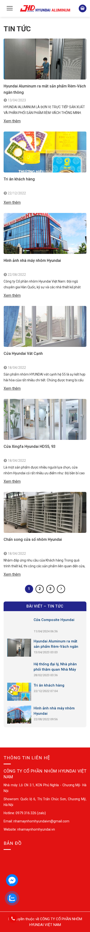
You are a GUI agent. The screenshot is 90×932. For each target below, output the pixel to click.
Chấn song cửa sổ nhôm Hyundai (33, 539)
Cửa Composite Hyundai (54, 620)
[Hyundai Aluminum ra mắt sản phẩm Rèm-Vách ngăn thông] (45, 58)
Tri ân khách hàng (19, 179)
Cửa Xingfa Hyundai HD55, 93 (29, 446)
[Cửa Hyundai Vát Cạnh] (45, 326)
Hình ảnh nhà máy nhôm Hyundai (32, 260)
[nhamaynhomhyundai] (45, 8)
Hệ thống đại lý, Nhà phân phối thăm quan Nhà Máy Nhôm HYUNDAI (55, 667)
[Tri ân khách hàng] (45, 151)
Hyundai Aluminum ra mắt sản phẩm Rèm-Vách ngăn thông (45, 89)
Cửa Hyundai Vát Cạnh (23, 353)
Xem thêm (12, 121)
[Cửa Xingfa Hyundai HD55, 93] (45, 419)
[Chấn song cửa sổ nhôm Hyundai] (45, 512)
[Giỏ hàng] (82, 9)
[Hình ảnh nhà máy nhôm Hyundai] (45, 233)
